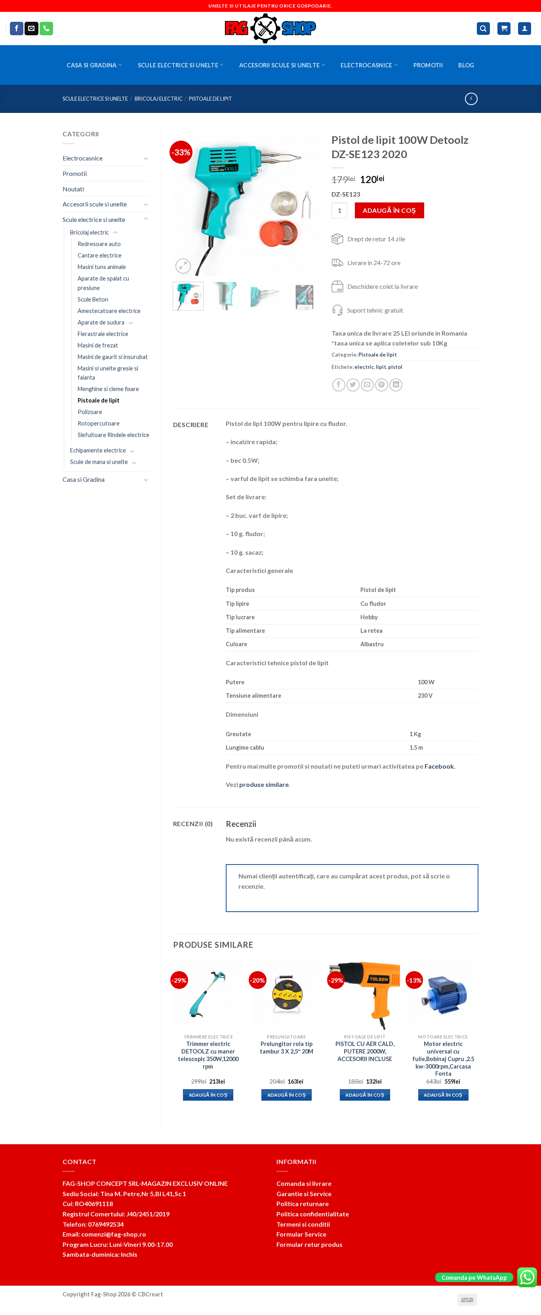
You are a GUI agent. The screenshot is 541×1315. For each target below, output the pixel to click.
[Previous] (186, 202)
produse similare (264, 784)
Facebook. (440, 766)
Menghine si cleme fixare (108, 389)
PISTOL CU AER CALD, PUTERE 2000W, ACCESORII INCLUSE (364, 1051)
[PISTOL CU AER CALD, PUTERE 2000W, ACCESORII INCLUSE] (365, 994)
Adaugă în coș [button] (208, 1094)
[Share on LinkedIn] (395, 384)
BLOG (466, 65)
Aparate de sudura (101, 322)
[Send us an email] (31, 28)
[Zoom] (183, 266)
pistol (395, 367)
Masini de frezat (98, 345)
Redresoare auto (99, 243)
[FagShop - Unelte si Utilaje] (270, 28)
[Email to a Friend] (367, 384)
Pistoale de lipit (210, 98)
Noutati (73, 189)
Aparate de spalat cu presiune (103, 283)
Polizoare (90, 411)
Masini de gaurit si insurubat (113, 356)
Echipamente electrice (98, 450)
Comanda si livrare (303, 1183)
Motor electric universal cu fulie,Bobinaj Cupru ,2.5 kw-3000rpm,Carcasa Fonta (443, 1058)
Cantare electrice (100, 255)
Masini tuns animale (102, 266)
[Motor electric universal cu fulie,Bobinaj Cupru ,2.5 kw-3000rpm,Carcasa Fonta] (443, 994)
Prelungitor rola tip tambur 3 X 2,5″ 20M (286, 1047)
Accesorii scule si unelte (279, 65)
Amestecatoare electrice (109, 310)
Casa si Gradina (91, 65)
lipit (381, 367)
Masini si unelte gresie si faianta (108, 373)
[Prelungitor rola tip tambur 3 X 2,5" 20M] (286, 994)
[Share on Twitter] (353, 384)
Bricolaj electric (159, 98)
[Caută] (483, 28)
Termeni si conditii (303, 1224)
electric (364, 367)
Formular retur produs (309, 1244)
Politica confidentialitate (312, 1214)
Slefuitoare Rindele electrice (113, 434)
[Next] (307, 202)
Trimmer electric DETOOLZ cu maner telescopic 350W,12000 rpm (208, 1054)
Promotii (428, 65)
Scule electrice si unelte (178, 65)
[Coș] (504, 28)
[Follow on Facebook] (16, 28)
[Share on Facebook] (338, 384)
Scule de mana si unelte (99, 461)
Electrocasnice (366, 65)
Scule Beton (93, 299)
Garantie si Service (303, 1193)
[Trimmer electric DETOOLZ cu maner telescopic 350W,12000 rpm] (208, 994)
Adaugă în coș (389, 210)
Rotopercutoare (99, 423)
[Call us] (46, 28)
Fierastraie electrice (103, 333)
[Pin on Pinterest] (381, 384)
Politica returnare (302, 1203)
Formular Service (301, 1234)
